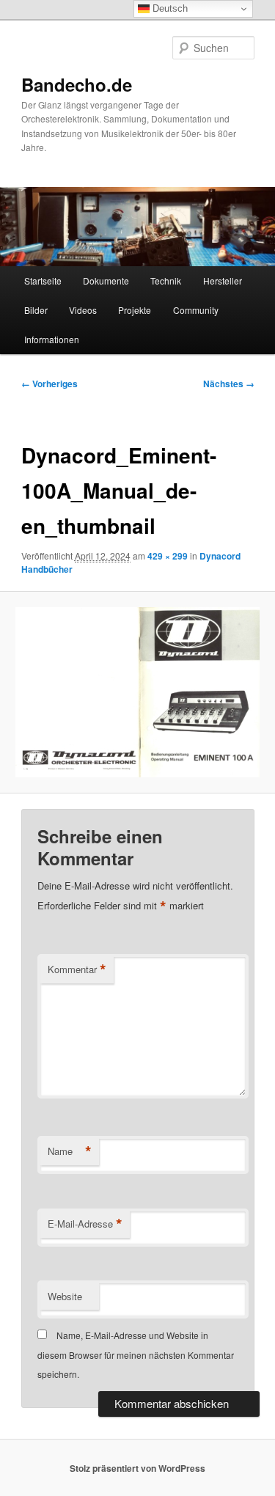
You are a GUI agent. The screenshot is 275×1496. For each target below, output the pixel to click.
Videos (83, 310)
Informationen (51, 339)
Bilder (36, 310)
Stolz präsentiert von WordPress (137, 1468)
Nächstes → (228, 383)
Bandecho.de (76, 84)
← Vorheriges (49, 383)
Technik (165, 280)
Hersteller (222, 280)
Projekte (134, 310)
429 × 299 (167, 555)
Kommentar (77, 969)
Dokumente (106, 280)
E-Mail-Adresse (85, 1224)
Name (70, 1151)
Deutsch (169, 8)
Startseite (43, 280)
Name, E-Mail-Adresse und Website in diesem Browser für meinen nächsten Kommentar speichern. (135, 1354)
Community (196, 310)
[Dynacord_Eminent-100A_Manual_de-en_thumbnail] (137, 692)
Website (65, 1296)
